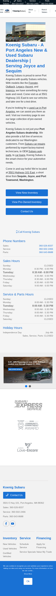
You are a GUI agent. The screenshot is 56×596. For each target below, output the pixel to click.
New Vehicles (9, 544)
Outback (10, 86)
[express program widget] (28, 405)
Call (28, 232)
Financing (43, 538)
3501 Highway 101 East (21, 172)
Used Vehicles (10, 548)
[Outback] (28, 370)
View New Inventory (27, 192)
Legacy (20, 86)
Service (25, 538)
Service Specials (28, 552)
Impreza (10, 90)
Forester (33, 83)
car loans (20, 155)
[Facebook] (6, 524)
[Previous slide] (26, 386)
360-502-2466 (46, 249)
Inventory (10, 538)
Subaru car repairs (35, 144)
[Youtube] (12, 524)
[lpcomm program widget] (28, 425)
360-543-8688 (46, 252)
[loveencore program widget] (28, 447)
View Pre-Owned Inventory (27, 202)
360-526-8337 (46, 245)
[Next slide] (30, 386)
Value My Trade (44, 552)
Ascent (29, 86)
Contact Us (27, 211)
